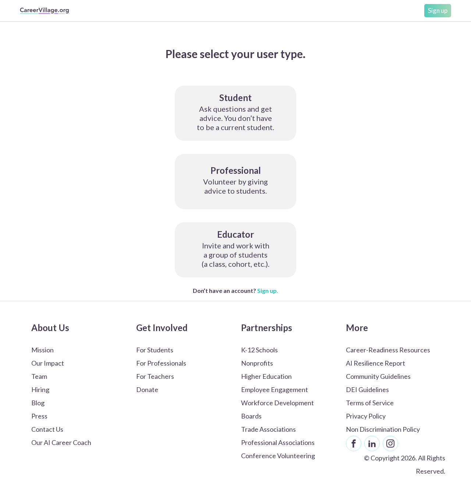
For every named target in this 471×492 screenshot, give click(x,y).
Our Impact (47, 363)
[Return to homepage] (45, 11)
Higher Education (266, 376)
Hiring (40, 389)
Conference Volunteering (278, 456)
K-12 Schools (259, 350)
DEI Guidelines (367, 389)
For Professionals (161, 363)
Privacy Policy (366, 416)
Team (39, 376)
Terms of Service (370, 403)
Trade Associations (268, 429)
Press (39, 416)
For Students (154, 350)
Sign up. (267, 290)
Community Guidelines (378, 376)
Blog (38, 403)
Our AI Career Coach (61, 442)
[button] (235, 113)
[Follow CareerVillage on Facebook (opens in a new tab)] (353, 443)
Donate (147, 389)
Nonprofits (257, 363)
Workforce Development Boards (277, 409)
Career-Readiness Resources (388, 350)
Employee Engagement (274, 389)
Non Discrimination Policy (383, 429)
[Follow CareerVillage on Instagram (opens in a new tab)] (390, 443)
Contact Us (47, 429)
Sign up (437, 10)
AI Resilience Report (375, 363)
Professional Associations (278, 442)
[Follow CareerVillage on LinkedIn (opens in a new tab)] (372, 443)
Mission (42, 350)
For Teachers (155, 376)
